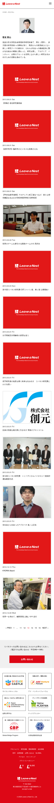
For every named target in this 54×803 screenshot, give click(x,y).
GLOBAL (39, 753)
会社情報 (41, 749)
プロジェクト (14, 749)
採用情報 (20, 753)
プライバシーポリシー (27, 760)
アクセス (22, 757)
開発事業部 (32, 749)
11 (21, 628)
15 (36, 628)
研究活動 (24, 749)
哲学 (14, 753)
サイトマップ (30, 757)
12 (24, 628)
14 (32, 628)
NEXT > (45, 628)
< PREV (9, 628)
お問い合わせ (27, 659)
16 (40, 628)
